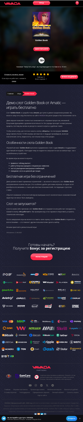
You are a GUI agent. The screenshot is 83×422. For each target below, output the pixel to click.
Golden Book (29, 94)
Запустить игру (41, 49)
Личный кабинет (58, 392)
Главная (10, 94)
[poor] (37, 74)
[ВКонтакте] (35, 414)
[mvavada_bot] (52, 385)
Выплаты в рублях (71, 389)
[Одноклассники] (38, 414)
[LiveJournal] (48, 414)
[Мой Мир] (45, 414)
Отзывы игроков (10, 392)
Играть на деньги (69, 77)
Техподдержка (24, 392)
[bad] (34, 74)
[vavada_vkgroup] (41, 385)
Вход (41, 3)
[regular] (41, 74)
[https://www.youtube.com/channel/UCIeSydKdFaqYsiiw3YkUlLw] (30, 385)
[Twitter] (42, 414)
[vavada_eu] (47, 385)
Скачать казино (73, 392)
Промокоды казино (37, 389)
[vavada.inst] (35, 385)
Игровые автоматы (20, 389)
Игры (19, 94)
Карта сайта (42, 395)
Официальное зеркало (41, 392)
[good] (44, 74)
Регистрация (41, 257)
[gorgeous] (48, 74)
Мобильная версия (54, 389)
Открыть (71, 418)
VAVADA (42, 115)
